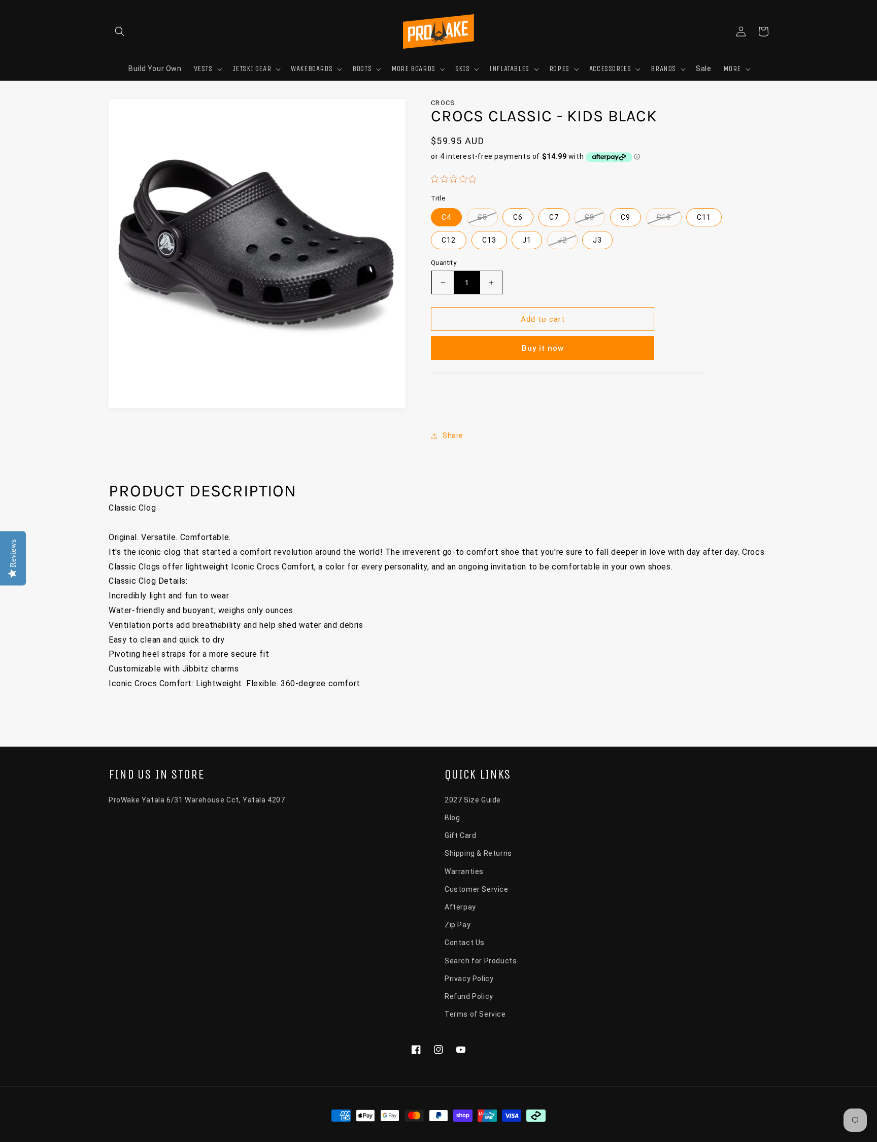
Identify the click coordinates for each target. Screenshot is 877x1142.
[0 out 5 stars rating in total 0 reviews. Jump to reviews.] (456, 179)
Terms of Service (475, 1014)
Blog (452, 818)
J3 (597, 240)
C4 (446, 217)
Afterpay (460, 907)
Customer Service (477, 889)
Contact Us (465, 942)
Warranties (464, 871)
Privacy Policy (469, 979)
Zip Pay (457, 925)
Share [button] (453, 435)
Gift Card (460, 835)
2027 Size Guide (473, 800)
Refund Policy (469, 996)
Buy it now (543, 348)
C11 (704, 217)
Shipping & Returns (478, 853)
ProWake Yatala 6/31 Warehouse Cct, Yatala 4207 (197, 800)
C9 (625, 217)
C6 (518, 217)
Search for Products (481, 961)
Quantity (443, 262)
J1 (526, 240)
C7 (554, 217)
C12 (449, 240)
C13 (489, 240)
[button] (120, 31)
